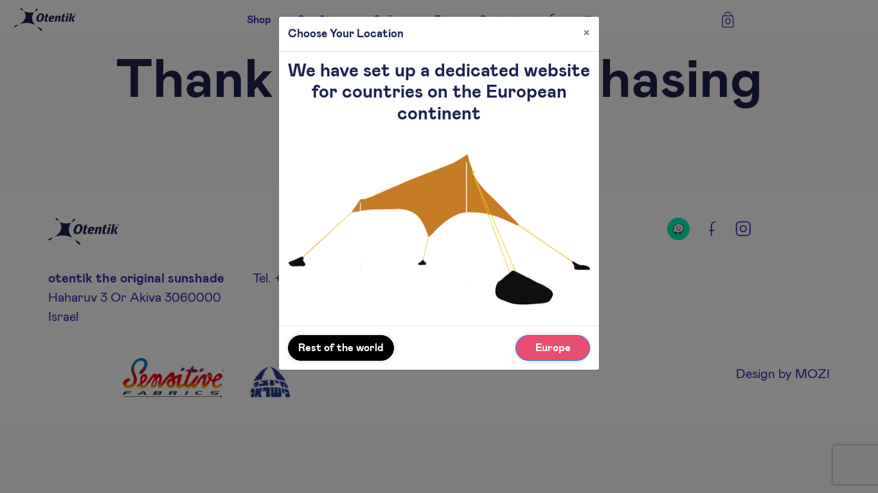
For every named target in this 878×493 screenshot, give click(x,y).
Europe (553, 348)
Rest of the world (341, 348)
